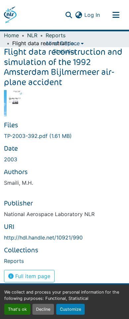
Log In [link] (92, 15)
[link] (64, 136)
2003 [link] (10, 159)
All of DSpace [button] (62, 43)
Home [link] (11, 35)
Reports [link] (55, 35)
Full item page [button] (32, 276)
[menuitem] (64, 43)
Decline (43, 309)
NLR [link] (32, 35)
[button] (10, 15)
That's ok (17, 309)
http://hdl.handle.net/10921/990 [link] (43, 237)
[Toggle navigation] (116, 15)
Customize (70, 309)
